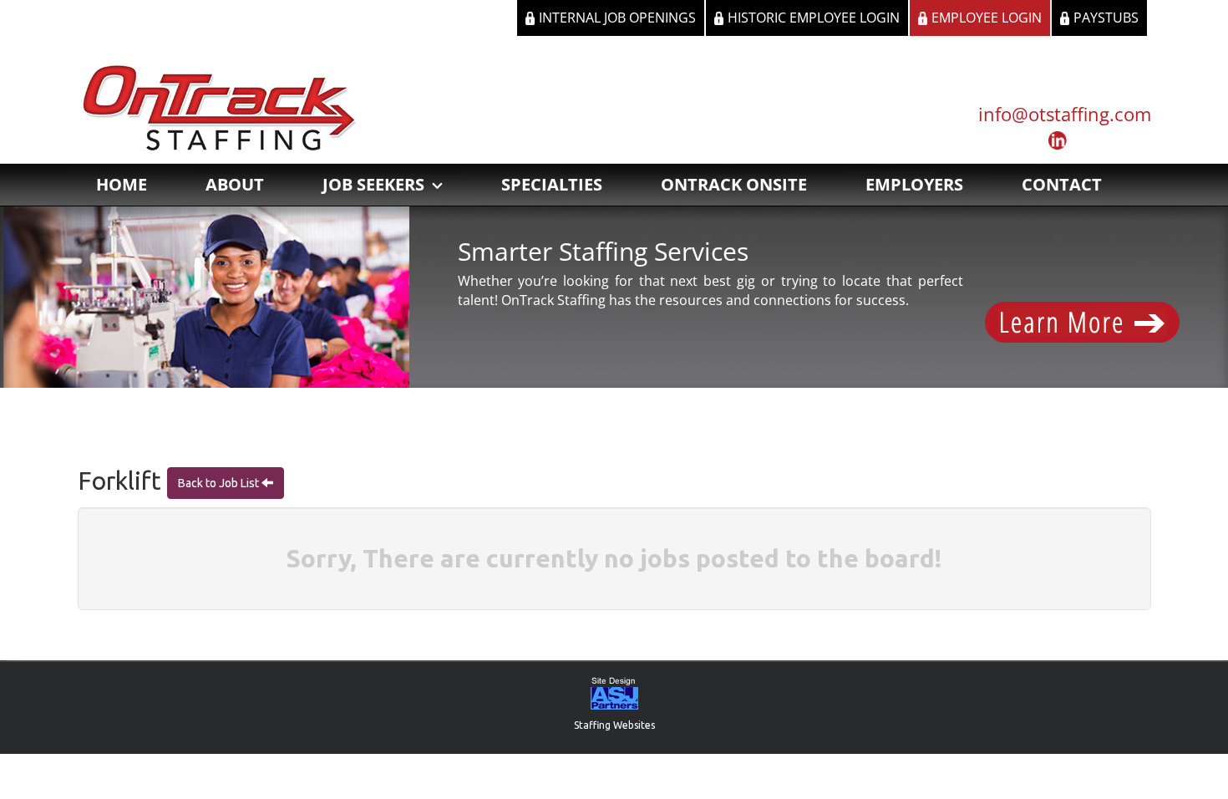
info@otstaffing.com (1064, 113)
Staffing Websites (614, 725)
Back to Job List (219, 483)
